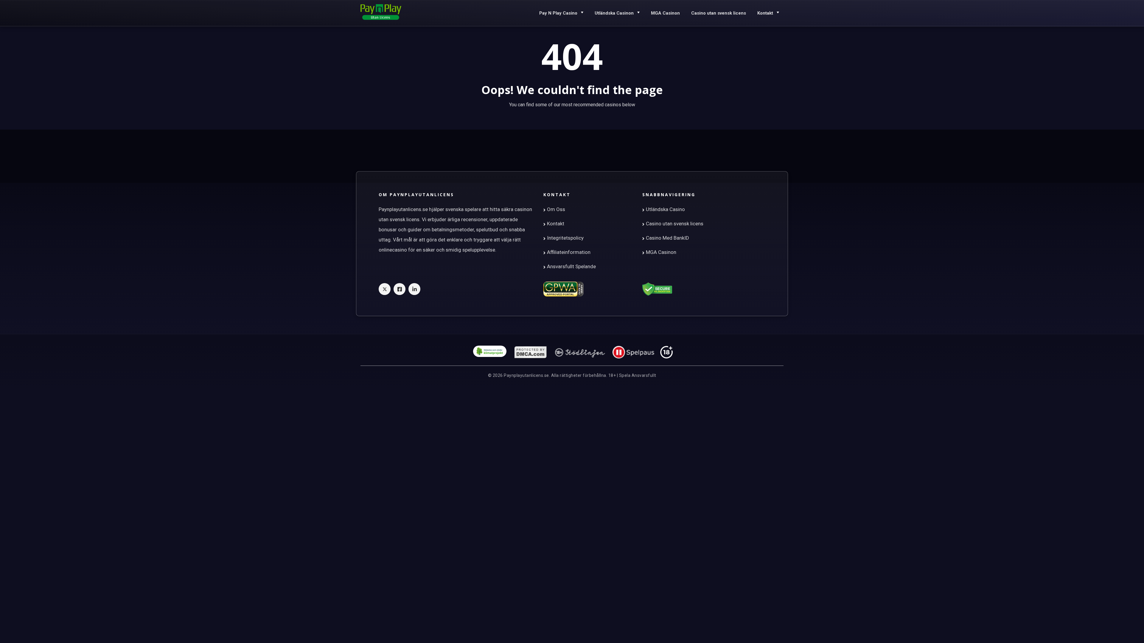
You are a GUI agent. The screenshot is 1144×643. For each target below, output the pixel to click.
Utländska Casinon (614, 13)
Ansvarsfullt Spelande (571, 266)
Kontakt (765, 13)
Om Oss (556, 209)
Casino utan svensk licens (718, 13)
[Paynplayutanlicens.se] (380, 12)
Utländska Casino (665, 209)
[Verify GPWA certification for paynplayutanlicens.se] (563, 289)
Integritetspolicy (565, 238)
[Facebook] (399, 289)
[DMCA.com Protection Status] (530, 352)
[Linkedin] (414, 289)
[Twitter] (385, 289)
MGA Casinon (665, 13)
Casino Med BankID (667, 238)
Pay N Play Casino (558, 13)
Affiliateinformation (568, 252)
